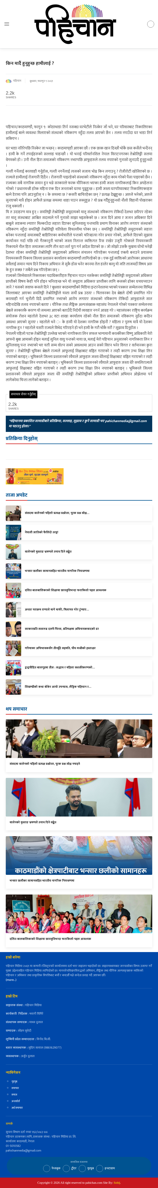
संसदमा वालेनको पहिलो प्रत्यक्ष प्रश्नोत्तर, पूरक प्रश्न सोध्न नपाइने (45, 764)
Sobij (117, 1182)
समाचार (15, 1088)
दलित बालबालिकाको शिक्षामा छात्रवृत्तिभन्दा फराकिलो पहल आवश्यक (50, 939)
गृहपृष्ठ (14, 1081)
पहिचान (17, 81)
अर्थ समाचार (17, 1108)
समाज (14, 1095)
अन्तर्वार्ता (16, 1101)
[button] (7, 24)
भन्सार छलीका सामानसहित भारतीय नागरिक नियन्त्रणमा (42, 880)
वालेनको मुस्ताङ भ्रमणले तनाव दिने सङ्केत (33, 822)
